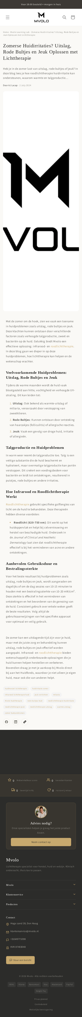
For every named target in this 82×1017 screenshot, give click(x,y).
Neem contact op (41, 842)
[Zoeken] (64, 17)
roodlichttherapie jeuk (15, 707)
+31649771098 (18, 939)
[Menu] (7, 17)
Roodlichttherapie (17, 504)
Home (6, 32)
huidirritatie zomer (40, 688)
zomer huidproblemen (14, 713)
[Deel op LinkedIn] (15, 721)
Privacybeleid (41, 999)
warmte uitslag (63, 707)
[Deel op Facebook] (6, 721)
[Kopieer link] (24, 721)
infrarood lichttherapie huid (17, 694)
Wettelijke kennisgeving (41, 1009)
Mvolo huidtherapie (13, 701)
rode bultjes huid (35, 701)
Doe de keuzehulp (41, 765)
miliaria (56, 694)
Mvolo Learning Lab (20, 32)
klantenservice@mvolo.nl (24, 931)
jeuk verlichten (41, 694)
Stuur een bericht (22, 960)
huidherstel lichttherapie (16, 688)
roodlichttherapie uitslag (41, 707)
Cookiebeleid (41, 1004)
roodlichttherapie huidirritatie (61, 701)
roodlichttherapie (62, 346)
